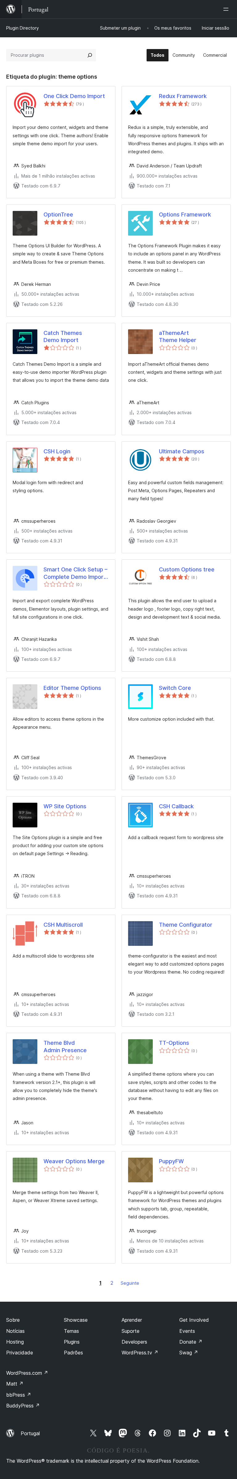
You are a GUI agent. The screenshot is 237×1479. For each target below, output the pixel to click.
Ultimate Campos (181, 451)
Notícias (15, 1331)
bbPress (18, 1395)
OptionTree (58, 214)
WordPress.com (27, 1373)
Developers (134, 1342)
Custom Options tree (186, 569)
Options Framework (185, 214)
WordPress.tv (140, 1352)
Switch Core (175, 688)
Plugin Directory (22, 28)
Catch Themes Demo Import (63, 336)
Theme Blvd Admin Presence (65, 1046)
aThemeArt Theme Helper (177, 336)
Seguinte (130, 1283)
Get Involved (194, 1320)
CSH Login (57, 451)
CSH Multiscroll (63, 924)
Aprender (132, 1320)
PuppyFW (171, 1161)
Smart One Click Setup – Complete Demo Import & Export (75, 573)
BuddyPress (23, 1406)
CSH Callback (176, 806)
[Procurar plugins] (90, 55)
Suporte (130, 1331)
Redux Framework (183, 96)
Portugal (30, 1433)
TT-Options (174, 1043)
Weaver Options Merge (74, 1161)
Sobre (13, 1320)
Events (187, 1331)
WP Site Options (65, 806)
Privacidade (19, 1352)
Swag (188, 1352)
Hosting (15, 1342)
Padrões (73, 1352)
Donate (190, 1342)
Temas (71, 1331)
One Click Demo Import (74, 96)
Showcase (76, 1320)
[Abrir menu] (227, 9)
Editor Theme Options (72, 688)
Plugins (72, 1342)
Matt (14, 1384)
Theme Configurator (185, 924)
